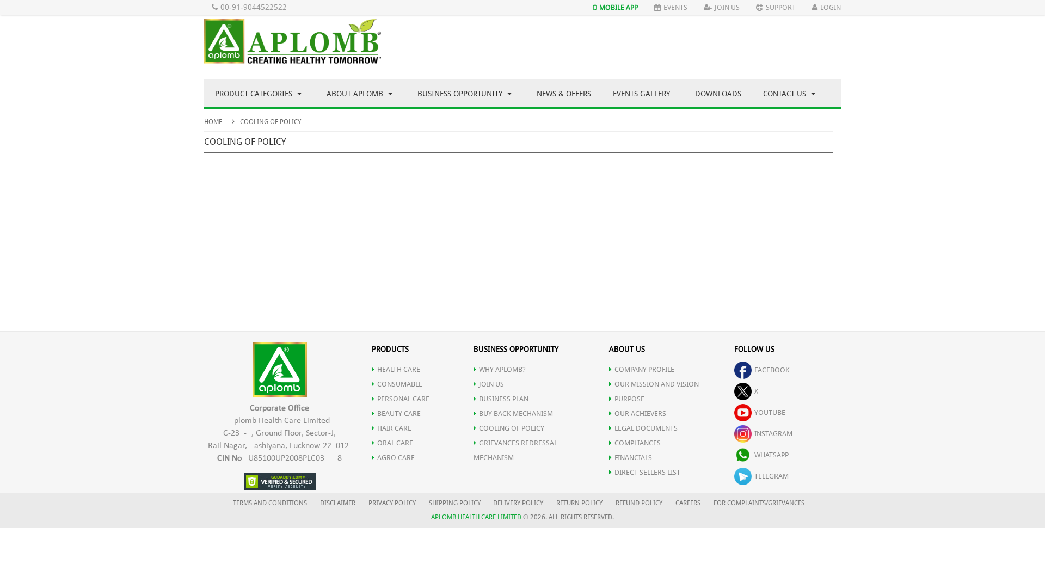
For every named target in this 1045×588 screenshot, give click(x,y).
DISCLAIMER (337, 503)
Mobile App (618, 7)
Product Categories (254, 93)
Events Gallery (641, 93)
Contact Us (785, 93)
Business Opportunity (461, 93)
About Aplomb (356, 93)
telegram (771, 476)
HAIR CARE (394, 428)
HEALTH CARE (398, 369)
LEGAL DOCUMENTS (646, 428)
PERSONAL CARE (403, 399)
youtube (769, 412)
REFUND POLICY (639, 503)
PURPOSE (629, 399)
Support (781, 7)
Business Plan (503, 399)
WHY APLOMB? (502, 369)
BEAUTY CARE (399, 413)
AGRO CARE (396, 458)
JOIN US (491, 384)
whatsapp (771, 455)
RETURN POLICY (579, 503)
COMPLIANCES (637, 443)
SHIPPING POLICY (455, 503)
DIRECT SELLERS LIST (647, 472)
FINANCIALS (633, 458)
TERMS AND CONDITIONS (270, 503)
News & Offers (564, 93)
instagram (773, 434)
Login (830, 7)
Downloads (718, 93)
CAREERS (687, 503)
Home (213, 122)
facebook (772, 370)
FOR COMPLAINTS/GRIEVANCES (759, 503)
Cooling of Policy (511, 428)
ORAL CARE (395, 443)
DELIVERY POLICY (518, 503)
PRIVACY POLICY (392, 503)
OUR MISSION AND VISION (656, 384)
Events (675, 7)
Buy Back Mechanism (516, 413)
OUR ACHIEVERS (640, 413)
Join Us (727, 7)
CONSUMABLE (399, 384)
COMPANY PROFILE (644, 369)
